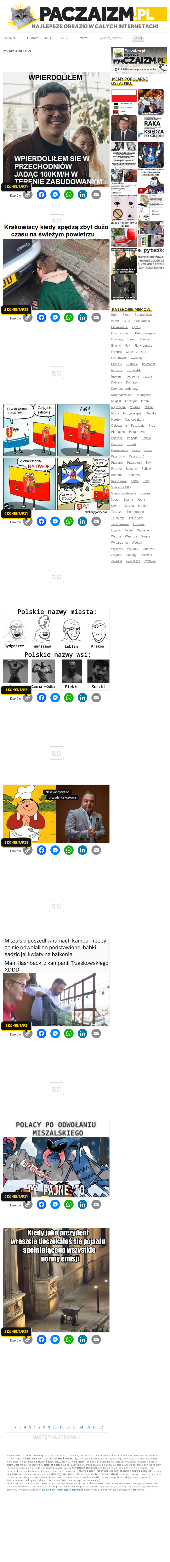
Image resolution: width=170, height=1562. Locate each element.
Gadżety (131, 351)
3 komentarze (16, 1331)
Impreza (117, 370)
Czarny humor (121, 333)
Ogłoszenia (119, 425)
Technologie (135, 511)
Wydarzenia (119, 542)
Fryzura (116, 351)
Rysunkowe (119, 481)
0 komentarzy (16, 187)
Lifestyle (131, 401)
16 (94, 1427)
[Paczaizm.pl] (85, 16)
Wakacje (143, 530)
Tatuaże (116, 511)
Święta (115, 505)
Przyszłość (134, 462)
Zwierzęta (133, 561)
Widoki (116, 536)
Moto (115, 413)
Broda (115, 321)
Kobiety (116, 382)
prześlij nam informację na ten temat (62, 1489)
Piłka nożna (137, 431)
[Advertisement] (56, 1392)
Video (129, 530)
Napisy (116, 419)
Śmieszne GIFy (121, 487)
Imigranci (148, 364)
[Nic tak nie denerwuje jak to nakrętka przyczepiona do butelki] (124, 234)
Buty (127, 321)
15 (88, 1427)
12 (68, 1427)
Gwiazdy (136, 357)
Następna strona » (56, 1437)
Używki (116, 530)
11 (61, 1427)
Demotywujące (145, 333)
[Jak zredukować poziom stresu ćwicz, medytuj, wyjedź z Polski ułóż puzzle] (124, 208)
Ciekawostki (119, 327)
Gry (143, 351)
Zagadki (116, 555)
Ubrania (138, 524)
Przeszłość (136, 456)
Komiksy (132, 382)
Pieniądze (118, 431)
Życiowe (150, 561)
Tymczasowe (120, 524)
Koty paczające (121, 395)
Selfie (135, 481)
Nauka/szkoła (134, 419)
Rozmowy (133, 475)
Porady (131, 444)
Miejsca (135, 407)
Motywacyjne (132, 413)
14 (81, 1427)
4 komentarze (16, 842)
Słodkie (143, 505)
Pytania (116, 468)
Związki (116, 561)
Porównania (119, 450)
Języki (147, 376)
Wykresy (117, 549)
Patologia (137, 425)
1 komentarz (16, 690)
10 (55, 1427)
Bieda (126, 314)
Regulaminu (137, 1489)
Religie (146, 468)
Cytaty (136, 327)
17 (101, 1427)
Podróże (117, 438)
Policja (146, 438)
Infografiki (134, 370)
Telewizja (117, 518)
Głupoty (116, 364)
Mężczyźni (118, 407)
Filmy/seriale (143, 345)
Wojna (145, 536)
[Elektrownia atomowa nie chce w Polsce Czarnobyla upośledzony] (151, 208)
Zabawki (149, 549)
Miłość (148, 407)
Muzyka (151, 413)
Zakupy (131, 555)
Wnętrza (131, 536)
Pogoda (132, 438)
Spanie (128, 499)
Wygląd (137, 542)
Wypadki (133, 549)
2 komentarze (16, 309)
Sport (141, 499)
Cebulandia (142, 321)
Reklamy (131, 468)
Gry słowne (119, 357)
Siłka (146, 481)
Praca (136, 450)
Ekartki (116, 345)
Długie (144, 339)
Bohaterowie (143, 314)
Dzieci (131, 339)
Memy (84, 38)
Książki (116, 401)
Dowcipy (117, 339)
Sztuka (129, 505)
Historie (132, 364)
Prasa (148, 450)
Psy (148, 462)
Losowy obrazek (39, 38)
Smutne (145, 493)
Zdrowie (146, 555)
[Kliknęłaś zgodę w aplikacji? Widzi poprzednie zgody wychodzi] (151, 234)
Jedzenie (133, 376)
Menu (65, 38)
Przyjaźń (117, 462)
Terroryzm (136, 518)
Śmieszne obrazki (123, 493)
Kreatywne (143, 395)
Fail (127, 345)
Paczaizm (10, 38)
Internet (117, 376)
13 (74, 1427)
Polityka (117, 444)
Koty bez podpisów (124, 388)
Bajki (114, 314)
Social (115, 499)
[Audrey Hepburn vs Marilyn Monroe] (124, 155)
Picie (152, 425)
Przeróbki (118, 456)
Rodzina (117, 475)
